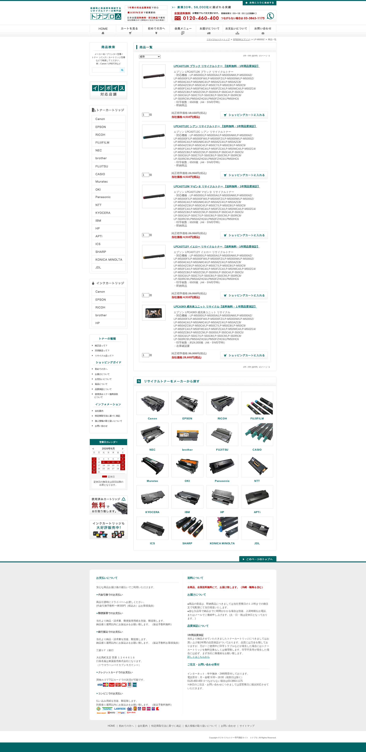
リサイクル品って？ (104, 355)
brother (187, 449)
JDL (257, 543)
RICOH (222, 418)
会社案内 (98, 411)
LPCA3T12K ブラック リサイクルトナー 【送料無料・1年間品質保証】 (217, 66)
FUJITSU (222, 449)
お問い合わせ (101, 426)
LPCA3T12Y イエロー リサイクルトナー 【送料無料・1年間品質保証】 (216, 246)
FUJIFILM (257, 418)
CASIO (257, 449)
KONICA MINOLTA (222, 543)
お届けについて (102, 374)
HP (222, 512)
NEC (152, 449)
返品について (101, 384)
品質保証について (103, 389)
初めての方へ (101, 369)
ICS (152, 543)
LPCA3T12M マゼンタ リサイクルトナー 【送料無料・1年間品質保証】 (217, 186)
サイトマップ (247, 725)
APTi (257, 512)
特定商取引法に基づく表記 (107, 416)
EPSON (187, 418)
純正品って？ (101, 345)
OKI (187, 480)
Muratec (152, 480)
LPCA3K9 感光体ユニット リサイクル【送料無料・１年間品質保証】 (215, 306)
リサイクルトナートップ (218, 39)
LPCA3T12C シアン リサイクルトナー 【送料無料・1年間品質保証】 (215, 126)
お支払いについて (103, 379)
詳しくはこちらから (198, 656)
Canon (152, 418)
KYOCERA (152, 512)
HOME (111, 725)
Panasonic (222, 480)
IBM (187, 512)
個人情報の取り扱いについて (108, 421)
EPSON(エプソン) (241, 39)
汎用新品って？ (102, 350)
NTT (257, 480)
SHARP (187, 543)
